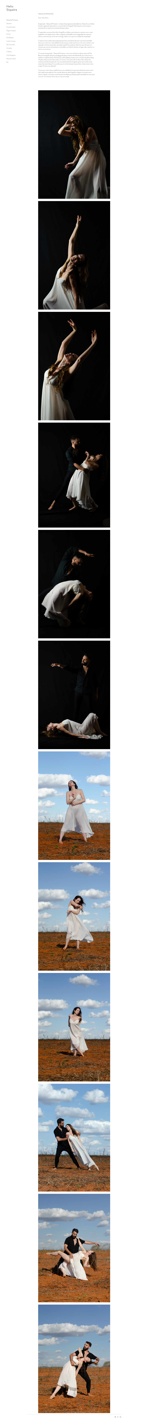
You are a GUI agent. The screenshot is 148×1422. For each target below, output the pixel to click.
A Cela (8, 34)
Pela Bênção (10, 37)
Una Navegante (11, 55)
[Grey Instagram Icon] (120, 1417)
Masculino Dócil (11, 59)
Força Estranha (10, 27)
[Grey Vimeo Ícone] (115, 1417)
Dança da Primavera (12, 20)
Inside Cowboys (11, 41)
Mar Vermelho (10, 44)
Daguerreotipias (11, 30)
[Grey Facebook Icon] (118, 1417)
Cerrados (9, 48)
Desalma (8, 23)
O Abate (9, 52)
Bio (7, 62)
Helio (9, 6)
